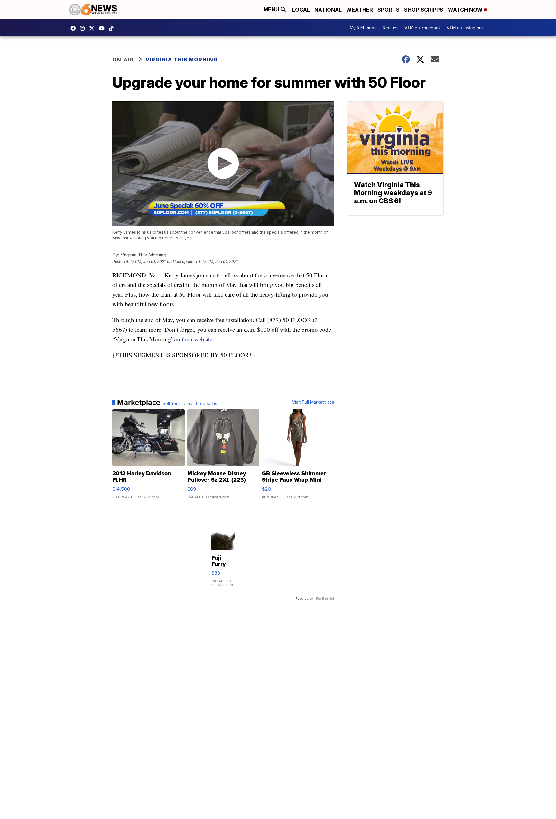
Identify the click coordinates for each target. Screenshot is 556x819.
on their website (193, 339)
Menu (272, 9)
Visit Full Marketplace (313, 402)
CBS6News (74, 28)
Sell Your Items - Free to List (190, 403)
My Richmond (363, 27)
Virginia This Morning (181, 59)
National (328, 9)
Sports (388, 9)
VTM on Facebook (422, 27)
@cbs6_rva (113, 28)
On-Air (123, 59)
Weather (359, 9)
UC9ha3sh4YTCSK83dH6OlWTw (103, 28)
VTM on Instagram (465, 27)
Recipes (391, 27)
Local (301, 9)
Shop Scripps (423, 9)
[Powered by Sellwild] (325, 598)
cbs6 (84, 28)
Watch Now (466, 9)
